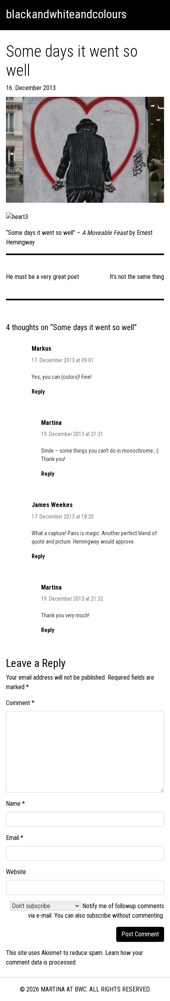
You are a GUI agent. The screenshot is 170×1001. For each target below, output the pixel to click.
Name (15, 803)
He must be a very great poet (42, 277)
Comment (20, 703)
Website (16, 872)
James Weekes (52, 505)
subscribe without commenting (125, 915)
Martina (51, 423)
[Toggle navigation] (154, 14)
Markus (41, 348)
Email (14, 838)
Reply (38, 391)
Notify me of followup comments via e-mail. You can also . (96, 910)
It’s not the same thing (137, 277)
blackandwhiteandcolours (66, 14)
